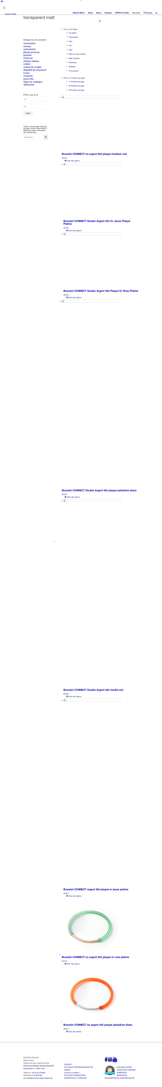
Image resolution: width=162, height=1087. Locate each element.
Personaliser (73, 37)
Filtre (28, 113)
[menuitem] (78, 12)
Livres (26, 72)
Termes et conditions (71, 1072)
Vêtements (28, 84)
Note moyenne (74, 58)
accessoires (29, 43)
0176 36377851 (37, 1075)
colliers (27, 63)
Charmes (28, 58)
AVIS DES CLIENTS (124, 1067)
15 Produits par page (76, 81)
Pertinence (73, 62)
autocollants (29, 49)
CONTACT (68, 1064)
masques (28, 75)
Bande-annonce (31, 52)
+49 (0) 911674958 (38, 1072)
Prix (70, 45)
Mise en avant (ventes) (77, 54)
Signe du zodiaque (32, 81)
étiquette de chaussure (34, 69)
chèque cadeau (31, 61)
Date (70, 50)
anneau (27, 46)
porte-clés (28, 78)
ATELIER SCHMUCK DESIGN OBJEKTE (38, 1066)
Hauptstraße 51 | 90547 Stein (34, 1068)
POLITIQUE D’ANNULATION (74, 1075)
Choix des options (73, 160)
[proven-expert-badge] (110, 1070)
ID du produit (73, 71)
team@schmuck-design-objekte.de (39, 1078)
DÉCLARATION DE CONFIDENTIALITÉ (119, 1078)
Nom (70, 41)
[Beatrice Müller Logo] (9, 13)
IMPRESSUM (122, 1075)
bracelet (27, 55)
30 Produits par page (76, 85)
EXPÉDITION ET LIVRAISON (75, 1078)
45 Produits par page (76, 90)
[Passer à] (148, 12)
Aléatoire (72, 66)
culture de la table (32, 66)
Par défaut (72, 33)
